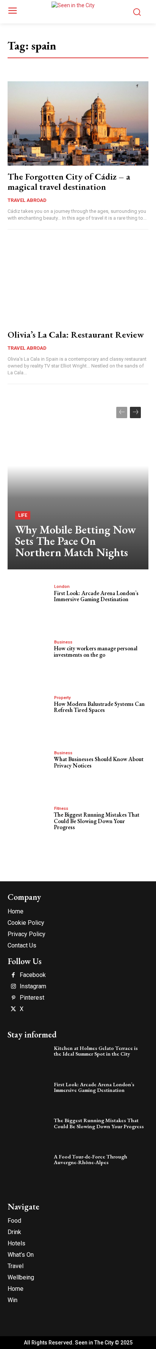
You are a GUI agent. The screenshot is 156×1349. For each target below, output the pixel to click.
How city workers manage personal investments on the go (95, 651)
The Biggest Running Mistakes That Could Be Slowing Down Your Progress (96, 821)
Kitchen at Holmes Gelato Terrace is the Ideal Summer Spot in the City (96, 1051)
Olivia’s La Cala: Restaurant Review (76, 334)
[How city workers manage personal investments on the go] (29, 658)
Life (22, 515)
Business (63, 642)
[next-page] (135, 412)
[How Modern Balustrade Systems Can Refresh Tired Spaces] (29, 714)
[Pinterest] (13, 998)
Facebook (33, 975)
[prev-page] (121, 412)
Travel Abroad (27, 200)
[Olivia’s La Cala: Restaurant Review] (78, 281)
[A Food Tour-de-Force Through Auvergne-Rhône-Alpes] (29, 1167)
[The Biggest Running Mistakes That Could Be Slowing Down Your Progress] (29, 824)
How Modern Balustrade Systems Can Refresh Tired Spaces (99, 707)
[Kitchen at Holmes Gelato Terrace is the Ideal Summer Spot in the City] (29, 1059)
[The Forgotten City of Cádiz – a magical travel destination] (78, 123)
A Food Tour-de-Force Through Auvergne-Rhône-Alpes (90, 1159)
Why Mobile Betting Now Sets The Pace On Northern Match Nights (75, 541)
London (62, 586)
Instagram (33, 986)
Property (62, 697)
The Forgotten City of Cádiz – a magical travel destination (69, 181)
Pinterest (32, 998)
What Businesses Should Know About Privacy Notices (99, 762)
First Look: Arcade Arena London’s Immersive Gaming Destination (96, 596)
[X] (13, 1009)
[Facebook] (13, 975)
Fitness (61, 808)
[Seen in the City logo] (78, 11)
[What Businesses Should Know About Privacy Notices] (29, 769)
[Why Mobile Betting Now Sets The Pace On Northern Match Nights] (78, 484)
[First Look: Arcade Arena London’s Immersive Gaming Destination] (29, 602)
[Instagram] (13, 986)
